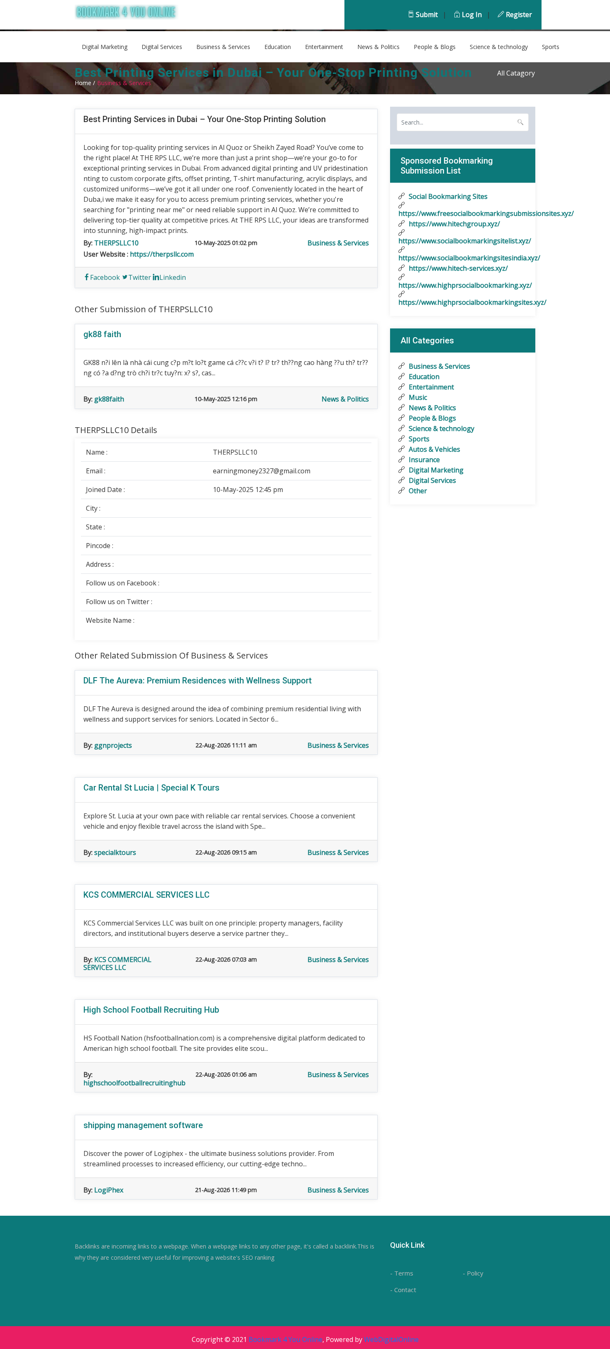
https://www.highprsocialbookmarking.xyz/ (462, 285)
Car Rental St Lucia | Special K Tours (151, 788)
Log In (471, 14)
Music (417, 397)
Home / (85, 83)
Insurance (423, 459)
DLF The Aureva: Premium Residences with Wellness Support (197, 681)
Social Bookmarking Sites (447, 196)
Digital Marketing (104, 47)
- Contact (403, 1289)
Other (417, 490)
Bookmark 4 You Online (285, 1339)
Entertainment (324, 47)
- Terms (401, 1273)
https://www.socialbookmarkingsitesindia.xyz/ (462, 257)
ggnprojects (113, 745)
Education (277, 47)
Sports (550, 47)
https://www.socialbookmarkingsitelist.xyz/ (462, 240)
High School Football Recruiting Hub (151, 1010)
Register (518, 14)
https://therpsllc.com (162, 254)
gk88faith (109, 399)
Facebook (105, 277)
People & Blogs (435, 47)
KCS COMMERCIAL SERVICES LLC (146, 895)
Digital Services (162, 47)
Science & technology (499, 47)
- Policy (473, 1273)
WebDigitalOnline (391, 1339)
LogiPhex (108, 1190)
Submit (426, 14)
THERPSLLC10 (116, 242)
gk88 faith (102, 334)
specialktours (115, 852)
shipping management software (143, 1125)
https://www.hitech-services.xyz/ (457, 268)
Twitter (139, 277)
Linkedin (172, 277)
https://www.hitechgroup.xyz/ (453, 223)
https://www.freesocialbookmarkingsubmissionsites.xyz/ (462, 213)
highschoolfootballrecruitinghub (134, 1082)
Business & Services (223, 47)
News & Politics (378, 47)
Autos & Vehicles (433, 449)
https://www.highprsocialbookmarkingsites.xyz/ (462, 302)
